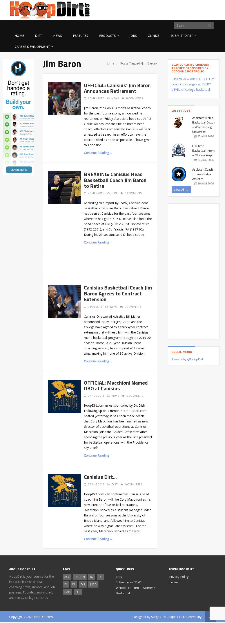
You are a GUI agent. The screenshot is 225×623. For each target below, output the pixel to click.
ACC (67, 577)
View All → (181, 190)
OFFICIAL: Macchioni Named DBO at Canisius (116, 385)
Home (19, 35)
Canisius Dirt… (100, 477)
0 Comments (134, 98)
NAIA (67, 592)
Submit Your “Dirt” (129, 582)
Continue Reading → (98, 153)
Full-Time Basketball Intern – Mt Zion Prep (203, 150)
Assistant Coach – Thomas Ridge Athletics (204, 174)
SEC (78, 592)
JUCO (93, 584)
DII (74, 584)
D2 (92, 577)
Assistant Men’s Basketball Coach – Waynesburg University (203, 124)
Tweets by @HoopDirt (187, 359)
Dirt (38, 35)
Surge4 (156, 617)
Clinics (154, 35)
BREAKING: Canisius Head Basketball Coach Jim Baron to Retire (115, 180)
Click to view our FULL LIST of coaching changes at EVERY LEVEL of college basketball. (193, 84)
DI (65, 584)
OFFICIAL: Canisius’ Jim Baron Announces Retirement (117, 88)
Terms (173, 582)
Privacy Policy (179, 577)
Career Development (32, 46)
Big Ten (80, 577)
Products (107, 35)
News (57, 35)
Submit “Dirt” (182, 35)
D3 (100, 577)
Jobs (133, 35)
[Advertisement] (180, 9)
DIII (83, 584)
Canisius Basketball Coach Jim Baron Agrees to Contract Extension (118, 293)
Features (80, 35)
